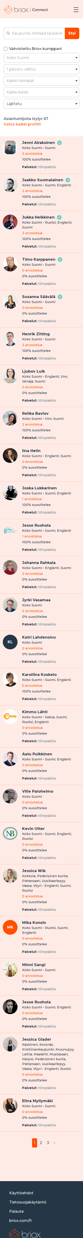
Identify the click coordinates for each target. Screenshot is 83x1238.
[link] (26, 10)
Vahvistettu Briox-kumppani (35, 49)
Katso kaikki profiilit (22, 124)
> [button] (54, 1143)
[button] (76, 9)
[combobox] (41, 58)
